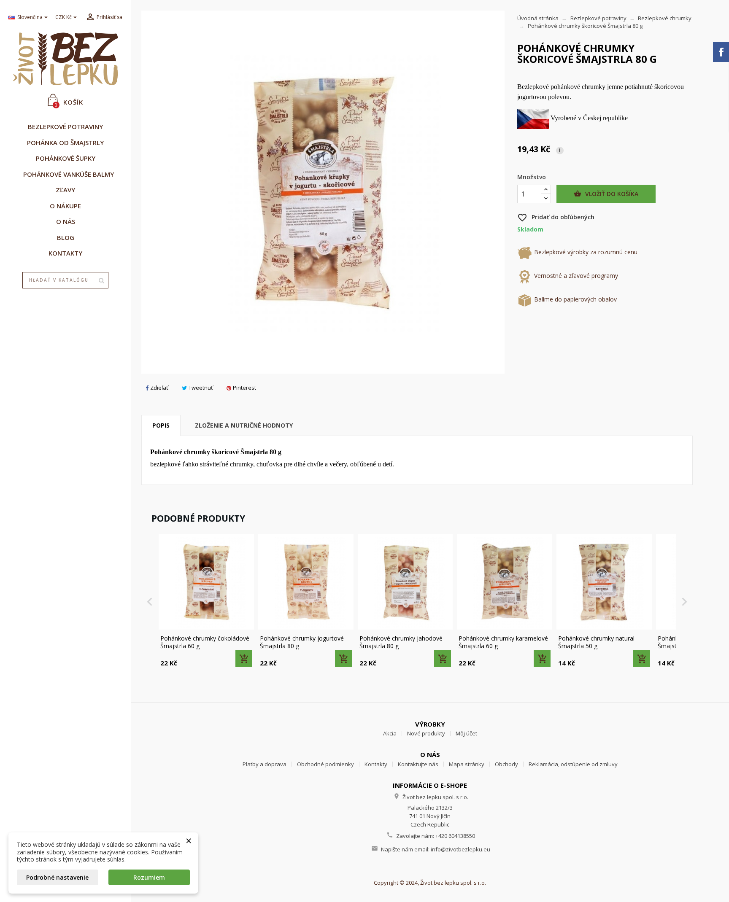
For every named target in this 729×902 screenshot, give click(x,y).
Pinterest (244, 387)
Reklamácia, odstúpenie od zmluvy (573, 764)
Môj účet (466, 733)
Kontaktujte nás (418, 764)
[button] (149, 601)
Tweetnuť (201, 387)
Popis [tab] (161, 425)
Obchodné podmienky (325, 764)
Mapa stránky (466, 764)
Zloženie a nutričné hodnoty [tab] (244, 425)
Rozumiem (149, 877)
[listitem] (206, 601)
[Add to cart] (243, 658)
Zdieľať (159, 387)
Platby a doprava (264, 764)
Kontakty (375, 764)
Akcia (390, 733)
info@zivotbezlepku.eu (460, 849)
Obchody (506, 764)
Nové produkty (426, 733)
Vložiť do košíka (606, 194)
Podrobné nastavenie (57, 877)
